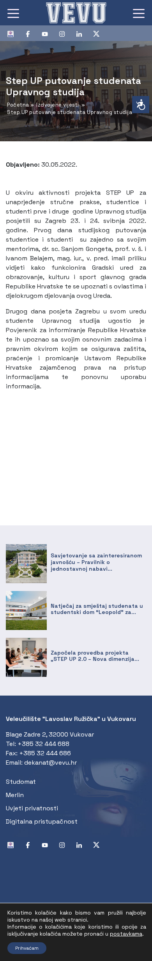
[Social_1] (13, 33)
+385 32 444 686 (45, 753)
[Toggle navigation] (13, 13)
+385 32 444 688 (43, 744)
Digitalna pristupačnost (42, 821)
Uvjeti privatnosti (32, 808)
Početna (18, 104)
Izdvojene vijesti (57, 104)
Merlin (15, 795)
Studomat (21, 782)
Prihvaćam (27, 948)
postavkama (126, 933)
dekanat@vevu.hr (50, 762)
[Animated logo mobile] (76, 12)
